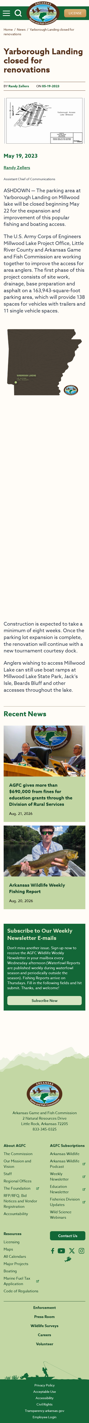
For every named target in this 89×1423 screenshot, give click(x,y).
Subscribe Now (45, 1000)
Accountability (16, 1214)
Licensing (12, 1242)
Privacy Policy (44, 1385)
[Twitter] (72, 1251)
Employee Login (44, 1417)
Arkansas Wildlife (64, 1154)
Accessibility (45, 1398)
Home (8, 29)
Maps (8, 1249)
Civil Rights (44, 1404)
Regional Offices (17, 1181)
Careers (44, 1335)
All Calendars (15, 1256)
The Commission (18, 1154)
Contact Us (67, 1235)
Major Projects (16, 1264)
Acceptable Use (44, 1391)
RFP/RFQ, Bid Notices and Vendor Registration (20, 1201)
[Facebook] (52, 1251)
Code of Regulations (21, 1291)
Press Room (44, 1317)
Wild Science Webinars (60, 1214)
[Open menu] (6, 13)
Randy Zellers (18, 86)
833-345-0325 (45, 1129)
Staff (8, 1174)
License (75, 13)
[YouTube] (61, 1250)
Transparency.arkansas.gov (44, 1410)
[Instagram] (81, 1251)
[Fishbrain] (67, 1259)
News (21, 29)
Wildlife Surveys (44, 1326)
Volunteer (44, 1344)
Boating (10, 1271)
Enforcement (44, 1308)
